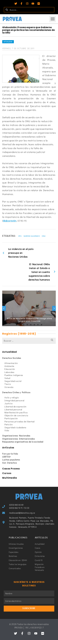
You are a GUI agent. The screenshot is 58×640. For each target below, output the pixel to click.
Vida (6, 430)
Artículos (8, 447)
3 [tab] (23, 324)
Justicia (8, 403)
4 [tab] (27, 324)
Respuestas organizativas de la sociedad (22, 441)
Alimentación (11, 363)
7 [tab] (37, 324)
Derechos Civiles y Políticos (16, 392)
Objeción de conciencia (16, 415)
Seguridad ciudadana (15, 427)
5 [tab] (30, 324)
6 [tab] (34, 324)
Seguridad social (12, 380)
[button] (52, 19)
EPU (20, 236)
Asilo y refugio (11, 397)
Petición (8, 424)
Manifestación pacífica (15, 412)
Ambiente (9, 366)
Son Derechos (9, 462)
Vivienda (8, 387)
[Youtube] (33, 3)
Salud (7, 378)
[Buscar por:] (29, 340)
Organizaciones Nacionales (16, 435)
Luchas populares (11, 459)
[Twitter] (15, 3)
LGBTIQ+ (6, 456)
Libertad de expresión (15, 406)
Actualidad (8, 42)
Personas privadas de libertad (19, 421)
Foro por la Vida (10, 453)
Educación (9, 368)
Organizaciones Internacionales (18, 438)
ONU (44, 236)
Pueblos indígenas (13, 375)
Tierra (7, 383)
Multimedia (9, 477)
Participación (11, 418)
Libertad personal (13, 409)
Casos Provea (11, 468)
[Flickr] (38, 3)
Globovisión (10, 220)
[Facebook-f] (21, 3)
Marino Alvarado (32, 236)
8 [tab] (41, 324)
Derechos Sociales (11, 357)
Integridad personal (14, 400)
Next (54, 308)
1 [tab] (16, 324)
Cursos (6, 473)
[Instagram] (27, 3)
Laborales (9, 372)
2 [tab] (20, 324)
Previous (4, 308)
